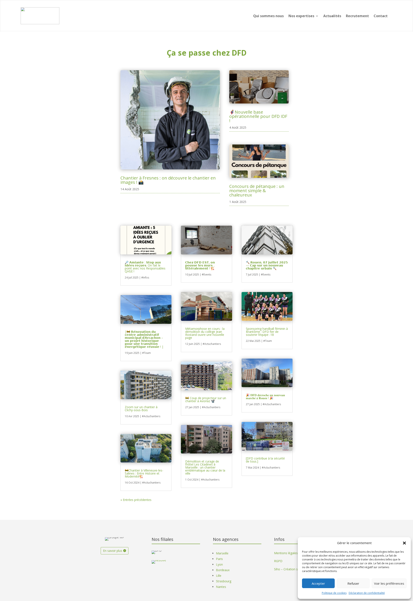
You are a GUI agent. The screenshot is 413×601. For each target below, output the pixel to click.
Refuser (353, 583)
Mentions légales (286, 553)
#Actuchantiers (151, 416)
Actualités (332, 16)
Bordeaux (223, 570)
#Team (146, 353)
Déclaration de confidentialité (367, 593)
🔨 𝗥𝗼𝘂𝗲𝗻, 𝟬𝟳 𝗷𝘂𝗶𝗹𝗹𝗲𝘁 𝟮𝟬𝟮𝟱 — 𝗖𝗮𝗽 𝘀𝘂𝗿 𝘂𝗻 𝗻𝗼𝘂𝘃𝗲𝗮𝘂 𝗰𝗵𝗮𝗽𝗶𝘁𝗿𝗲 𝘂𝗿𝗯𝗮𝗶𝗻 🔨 (267, 265)
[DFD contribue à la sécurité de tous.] (265, 459)
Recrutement (357, 16)
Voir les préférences (389, 583)
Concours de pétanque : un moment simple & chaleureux (256, 190)
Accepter (318, 583)
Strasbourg (223, 581)
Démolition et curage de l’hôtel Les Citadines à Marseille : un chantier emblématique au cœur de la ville (205, 467)
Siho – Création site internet (293, 569)
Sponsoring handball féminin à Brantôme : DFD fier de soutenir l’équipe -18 (267, 332)
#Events (206, 274)
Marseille (222, 553)
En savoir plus (112, 551)
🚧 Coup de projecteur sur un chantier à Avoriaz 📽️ (205, 399)
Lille (218, 576)
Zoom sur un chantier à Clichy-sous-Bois (141, 408)
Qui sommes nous (268, 16)
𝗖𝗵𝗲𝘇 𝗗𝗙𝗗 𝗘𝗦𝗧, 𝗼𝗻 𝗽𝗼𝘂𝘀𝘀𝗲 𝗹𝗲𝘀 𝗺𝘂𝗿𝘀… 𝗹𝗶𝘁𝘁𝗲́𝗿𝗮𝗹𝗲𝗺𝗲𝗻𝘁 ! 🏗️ (200, 265)
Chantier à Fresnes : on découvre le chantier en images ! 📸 (168, 180)
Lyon (219, 564)
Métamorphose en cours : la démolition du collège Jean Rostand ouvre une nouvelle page (205, 333)
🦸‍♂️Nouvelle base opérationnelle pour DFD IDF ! (258, 116)
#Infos (145, 277)
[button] (404, 543)
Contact (381, 16)
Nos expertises (301, 16)
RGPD (278, 561)
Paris (219, 559)
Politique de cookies (334, 593)
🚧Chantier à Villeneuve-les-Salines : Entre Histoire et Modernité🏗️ (144, 473)
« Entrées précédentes (135, 500)
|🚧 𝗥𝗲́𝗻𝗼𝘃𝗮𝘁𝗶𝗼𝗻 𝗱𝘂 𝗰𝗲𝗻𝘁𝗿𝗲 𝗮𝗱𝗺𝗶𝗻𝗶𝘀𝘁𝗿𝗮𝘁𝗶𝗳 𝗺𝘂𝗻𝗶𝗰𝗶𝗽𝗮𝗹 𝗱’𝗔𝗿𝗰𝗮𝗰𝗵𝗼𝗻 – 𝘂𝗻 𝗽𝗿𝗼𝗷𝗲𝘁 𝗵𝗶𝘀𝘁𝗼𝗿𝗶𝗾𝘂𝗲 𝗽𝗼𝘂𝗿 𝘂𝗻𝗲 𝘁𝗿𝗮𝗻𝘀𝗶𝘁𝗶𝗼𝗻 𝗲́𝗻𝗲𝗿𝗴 (144, 339)
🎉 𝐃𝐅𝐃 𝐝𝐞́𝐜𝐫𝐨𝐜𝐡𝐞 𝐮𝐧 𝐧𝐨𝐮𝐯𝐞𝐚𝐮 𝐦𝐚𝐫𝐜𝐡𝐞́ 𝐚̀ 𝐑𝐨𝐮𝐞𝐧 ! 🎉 (265, 396)
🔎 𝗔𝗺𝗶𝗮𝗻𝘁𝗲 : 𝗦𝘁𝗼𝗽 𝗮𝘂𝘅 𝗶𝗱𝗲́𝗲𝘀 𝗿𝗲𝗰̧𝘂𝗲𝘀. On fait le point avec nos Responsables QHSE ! (145, 266)
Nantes (221, 587)
